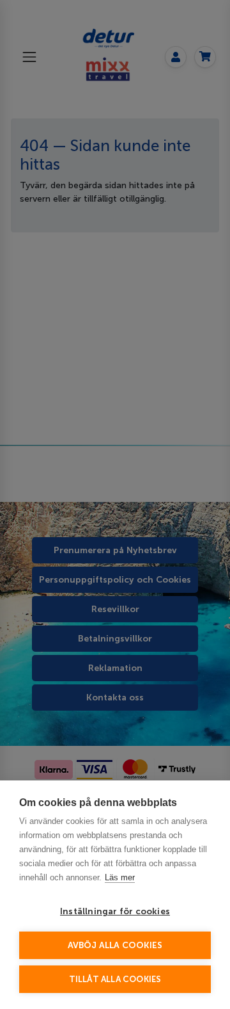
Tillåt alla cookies (115, 979)
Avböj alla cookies (115, 945)
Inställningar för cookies (115, 911)
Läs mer (120, 877)
